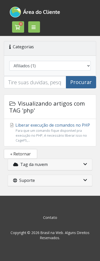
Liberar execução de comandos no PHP (52, 132)
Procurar (81, 82)
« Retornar (20, 154)
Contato (50, 217)
